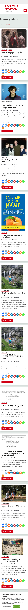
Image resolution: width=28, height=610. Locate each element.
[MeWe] (17, 71)
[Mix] (20, 71)
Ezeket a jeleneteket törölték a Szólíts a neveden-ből (13, 507)
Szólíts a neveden (11, 7)
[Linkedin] (11, 71)
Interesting (4, 49)
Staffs (10, 49)
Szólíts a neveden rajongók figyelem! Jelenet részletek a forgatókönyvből (12, 453)
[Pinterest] (14, 71)
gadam (16, 56)
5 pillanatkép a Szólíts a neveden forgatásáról (10, 560)
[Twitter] (6, 71)
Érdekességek (5, 290)
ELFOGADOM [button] (16, 606)
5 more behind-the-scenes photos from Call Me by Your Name (12, 357)
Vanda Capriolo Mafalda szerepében (10, 161)
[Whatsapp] (23, 71)
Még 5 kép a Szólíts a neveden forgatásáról (13, 294)
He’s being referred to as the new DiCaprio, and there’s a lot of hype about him (13, 106)
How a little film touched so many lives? (11, 236)
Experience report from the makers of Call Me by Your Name (13, 53)
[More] (3, 74)
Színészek (4, 157)
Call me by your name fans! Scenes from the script (12, 406)
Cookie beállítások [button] (6, 606)
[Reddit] (8, 71)
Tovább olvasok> (7, 77)
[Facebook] (3, 71)
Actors (3, 101)
